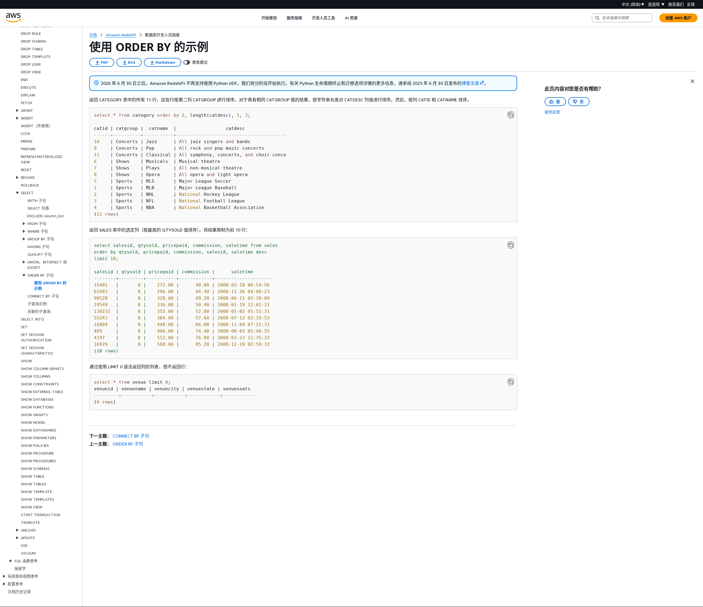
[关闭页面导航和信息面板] (692, 81)
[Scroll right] (361, 17)
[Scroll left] (257, 17)
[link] (162, 35)
